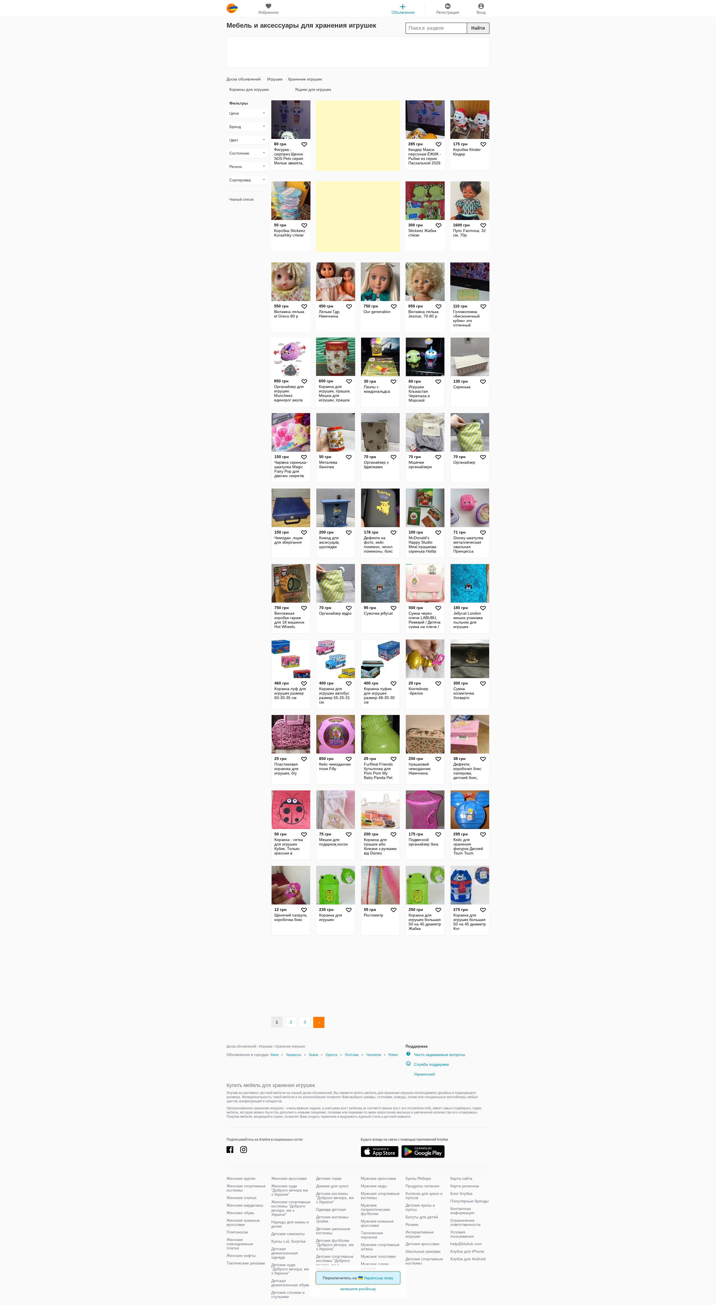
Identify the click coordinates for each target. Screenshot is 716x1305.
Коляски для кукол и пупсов (424, 1195)
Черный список (241, 200)
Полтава (352, 1055)
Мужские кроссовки (378, 1178)
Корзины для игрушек (249, 89)
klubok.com (232, 8)
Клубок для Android (468, 1259)
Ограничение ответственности (465, 1222)
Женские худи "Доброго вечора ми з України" (289, 1190)
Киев (274, 1055)
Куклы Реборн (418, 1178)
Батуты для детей (422, 1217)
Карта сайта (461, 1178)
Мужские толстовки (378, 1256)
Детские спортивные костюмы (424, 1261)
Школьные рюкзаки (423, 1251)
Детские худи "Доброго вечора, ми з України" (290, 1269)
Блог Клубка (461, 1193)
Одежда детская (331, 1209)
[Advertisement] (358, 52)
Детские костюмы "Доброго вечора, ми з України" (335, 1197)
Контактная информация (462, 1210)
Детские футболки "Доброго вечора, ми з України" (335, 1244)
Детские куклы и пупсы (420, 1207)
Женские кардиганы (245, 1205)
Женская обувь (240, 1213)
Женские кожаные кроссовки (243, 1222)
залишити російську (358, 1289)
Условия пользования (462, 1234)
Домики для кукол (332, 1186)
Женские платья (241, 1197)
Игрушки (274, 79)
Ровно (393, 1055)
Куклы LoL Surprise (288, 1241)
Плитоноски (237, 1232)
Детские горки (328, 1178)
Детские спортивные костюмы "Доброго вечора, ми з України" (335, 1262)
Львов (313, 1055)
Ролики (412, 1224)
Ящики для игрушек (313, 89)
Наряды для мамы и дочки (290, 1224)
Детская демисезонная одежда (284, 1253)
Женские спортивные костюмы (246, 1188)
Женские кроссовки (289, 1178)
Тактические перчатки (372, 1235)
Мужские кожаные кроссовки (377, 1223)
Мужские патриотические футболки (375, 1209)
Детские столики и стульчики (288, 1294)
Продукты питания (422, 1186)
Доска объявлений (244, 79)
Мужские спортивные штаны (380, 1246)
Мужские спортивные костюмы (380, 1195)
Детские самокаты (288, 1233)
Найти (478, 28)
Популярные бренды (469, 1201)
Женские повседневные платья (240, 1243)
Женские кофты (241, 1255)
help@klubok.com (466, 1244)
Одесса (331, 1055)
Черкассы (293, 1055)
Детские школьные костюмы (333, 1230)
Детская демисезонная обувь (290, 1282)
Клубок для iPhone (467, 1251)
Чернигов (373, 1055)
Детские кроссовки (422, 1244)
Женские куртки (241, 1178)
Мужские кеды (374, 1186)
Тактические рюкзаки (246, 1263)
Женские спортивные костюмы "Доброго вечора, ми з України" (290, 1208)
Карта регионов (464, 1186)
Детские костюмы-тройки (332, 1219)
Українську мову (378, 1278)
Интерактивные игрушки (420, 1234)
